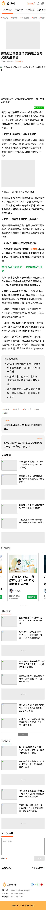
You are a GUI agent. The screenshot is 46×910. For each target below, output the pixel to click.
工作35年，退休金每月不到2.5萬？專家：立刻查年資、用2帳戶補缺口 (31, 808)
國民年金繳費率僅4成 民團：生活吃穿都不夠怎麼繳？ (30, 620)
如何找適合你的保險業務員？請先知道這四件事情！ (31, 521)
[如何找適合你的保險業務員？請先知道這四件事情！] (9, 523)
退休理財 (7, 9)
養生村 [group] (5, 17)
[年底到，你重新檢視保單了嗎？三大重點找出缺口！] (9, 509)
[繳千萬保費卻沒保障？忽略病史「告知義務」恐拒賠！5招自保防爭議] (9, 708)
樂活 (6, 413)
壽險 (38, 409)
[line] (37, 884)
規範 (3, 858)
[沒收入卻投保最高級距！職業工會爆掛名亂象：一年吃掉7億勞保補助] (9, 665)
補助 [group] (35, 17)
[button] (42, 3)
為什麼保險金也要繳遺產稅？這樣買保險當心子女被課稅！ (31, 478)
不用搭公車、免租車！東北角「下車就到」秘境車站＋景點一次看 (31, 764)
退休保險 (27, 409)
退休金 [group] (15, 17)
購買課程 (31, 3)
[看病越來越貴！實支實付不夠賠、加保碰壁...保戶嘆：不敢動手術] (9, 679)
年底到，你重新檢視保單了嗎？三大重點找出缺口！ (31, 506)
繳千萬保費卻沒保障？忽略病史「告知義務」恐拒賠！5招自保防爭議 (31, 707)
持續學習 (19, 9)
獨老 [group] (43, 17)
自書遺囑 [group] (25, 17)
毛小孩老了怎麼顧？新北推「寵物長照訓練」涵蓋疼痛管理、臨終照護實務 (31, 793)
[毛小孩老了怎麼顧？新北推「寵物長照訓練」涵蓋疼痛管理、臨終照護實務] (9, 794)
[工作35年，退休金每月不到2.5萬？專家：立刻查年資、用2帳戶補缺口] (9, 809)
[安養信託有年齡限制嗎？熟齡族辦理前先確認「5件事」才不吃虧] (9, 723)
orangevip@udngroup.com (21, 890)
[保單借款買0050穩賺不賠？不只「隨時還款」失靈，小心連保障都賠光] (9, 636)
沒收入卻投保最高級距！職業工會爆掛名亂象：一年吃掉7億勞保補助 (31, 664)
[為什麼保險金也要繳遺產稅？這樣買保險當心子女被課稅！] (9, 479)
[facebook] (32, 884)
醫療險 (6, 409)
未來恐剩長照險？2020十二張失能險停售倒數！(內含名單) (31, 464)
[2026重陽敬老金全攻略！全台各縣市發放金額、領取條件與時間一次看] (9, 751)
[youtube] (41, 884)
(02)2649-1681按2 (17, 893)
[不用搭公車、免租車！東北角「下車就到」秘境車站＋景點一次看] (9, 765)
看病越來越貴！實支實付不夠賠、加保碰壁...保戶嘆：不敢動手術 (31, 678)
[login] (38, 3)
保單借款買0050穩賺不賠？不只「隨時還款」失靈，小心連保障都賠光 (30, 635)
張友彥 (16, 409)
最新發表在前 (37, 868)
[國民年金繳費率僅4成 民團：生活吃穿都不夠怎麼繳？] (9, 621)
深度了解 (31, 597)
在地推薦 (30, 9)
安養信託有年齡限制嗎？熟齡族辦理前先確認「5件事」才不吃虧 (31, 722)
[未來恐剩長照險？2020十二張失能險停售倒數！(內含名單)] (9, 465)
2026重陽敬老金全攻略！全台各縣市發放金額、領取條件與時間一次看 (31, 750)
